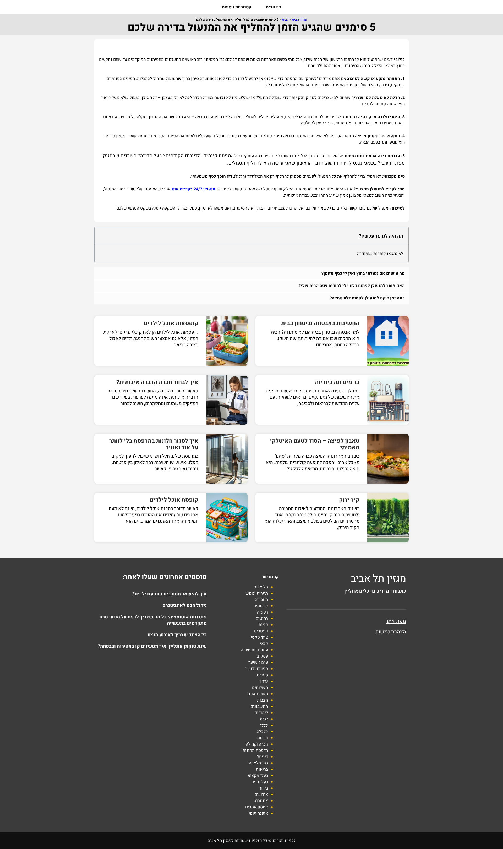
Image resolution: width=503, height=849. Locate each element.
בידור (263, 788)
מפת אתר (396, 621)
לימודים (261, 713)
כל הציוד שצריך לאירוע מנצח (177, 634)
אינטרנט (261, 801)
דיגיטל (262, 757)
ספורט (262, 675)
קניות (263, 625)
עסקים (262, 656)
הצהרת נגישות (390, 632)
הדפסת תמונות (255, 750)
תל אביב (261, 587)
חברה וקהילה (257, 744)
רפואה (262, 612)
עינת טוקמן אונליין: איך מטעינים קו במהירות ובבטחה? (152, 646)
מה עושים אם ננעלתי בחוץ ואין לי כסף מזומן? (363, 273)
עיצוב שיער (258, 662)
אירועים (261, 794)
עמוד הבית (299, 19)
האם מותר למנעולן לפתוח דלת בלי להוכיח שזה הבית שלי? (352, 286)
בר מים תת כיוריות (337, 382)
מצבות (262, 700)
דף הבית (273, 7)
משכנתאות (258, 694)
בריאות (262, 769)
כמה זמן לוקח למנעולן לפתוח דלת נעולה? (367, 298)
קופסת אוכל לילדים (174, 500)
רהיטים (262, 618)
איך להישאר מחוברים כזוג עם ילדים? (169, 594)
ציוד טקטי (259, 637)
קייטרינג (261, 631)
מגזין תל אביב (378, 578)
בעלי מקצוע (258, 776)
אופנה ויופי (258, 813)
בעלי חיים (259, 782)
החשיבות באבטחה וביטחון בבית (320, 323)
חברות (262, 738)
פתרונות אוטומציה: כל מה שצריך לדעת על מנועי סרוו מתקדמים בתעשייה (153, 620)
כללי (264, 725)
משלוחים (260, 687)
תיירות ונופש (256, 593)
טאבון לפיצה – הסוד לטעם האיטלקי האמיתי (314, 444)
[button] (251, 273)
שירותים (260, 606)
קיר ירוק (349, 500)
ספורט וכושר (256, 669)
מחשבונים (259, 706)
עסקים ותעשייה (254, 650)
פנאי (264, 643)
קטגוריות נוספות (236, 7)
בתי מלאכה (258, 763)
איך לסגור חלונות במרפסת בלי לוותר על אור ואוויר (153, 444)
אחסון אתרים (256, 807)
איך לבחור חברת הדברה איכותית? (157, 382)
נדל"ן (264, 681)
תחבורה (261, 599)
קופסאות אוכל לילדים (171, 323)
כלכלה (262, 732)
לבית (285, 19)
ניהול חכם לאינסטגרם (184, 605)
